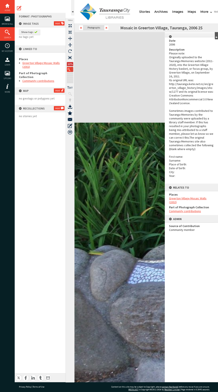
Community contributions (38, 81)
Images (177, 12)
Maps (192, 12)
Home (7, 10)
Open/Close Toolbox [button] (72, 8)
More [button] (7, 92)
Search (7, 37)
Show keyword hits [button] (70, 94)
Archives (161, 12)
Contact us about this (70, 119)
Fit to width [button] (70, 38)
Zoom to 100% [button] (70, 57)
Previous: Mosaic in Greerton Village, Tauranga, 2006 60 (81, 27)
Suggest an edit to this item (19, 8)
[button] (70, 69)
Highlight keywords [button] (70, 100)
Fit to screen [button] (70, 32)
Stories (144, 12)
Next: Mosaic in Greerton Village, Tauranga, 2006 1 (106, 27)
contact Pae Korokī (170, 386)
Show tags (27, 32)
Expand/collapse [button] (216, 35)
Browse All (7, 24)
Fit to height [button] (70, 45)
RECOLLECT (133, 389)
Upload (7, 78)
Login (7, 64)
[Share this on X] (18, 375)
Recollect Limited (172, 389)
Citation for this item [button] (70, 132)
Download (70, 107)
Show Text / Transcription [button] (70, 87)
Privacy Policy (25, 386)
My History (7, 51)
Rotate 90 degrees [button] (70, 51)
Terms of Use (38, 386)
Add (57, 23)
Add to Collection (70, 113)
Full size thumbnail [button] (70, 26)
